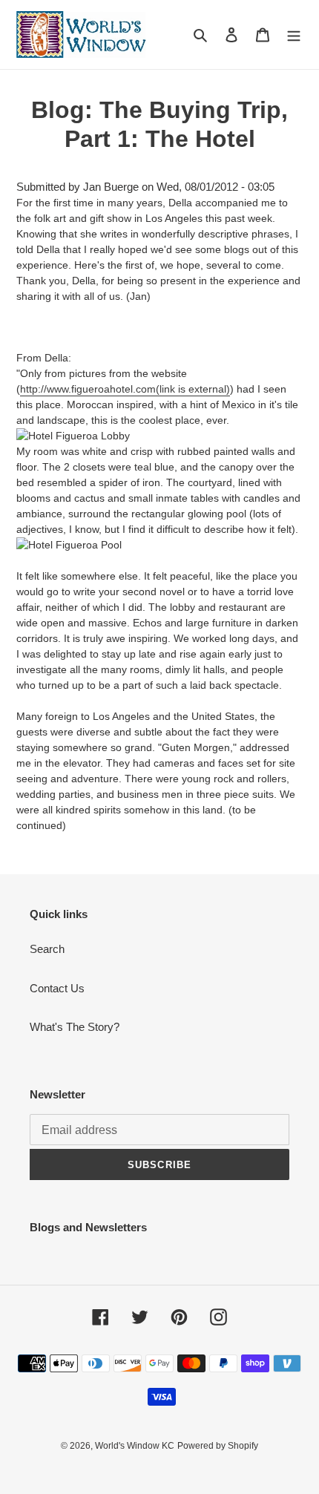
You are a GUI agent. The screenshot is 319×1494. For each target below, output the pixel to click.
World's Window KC (134, 1446)
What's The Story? (74, 1026)
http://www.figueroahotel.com (125, 389)
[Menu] (293, 34)
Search (47, 949)
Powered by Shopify (217, 1446)
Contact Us (57, 988)
